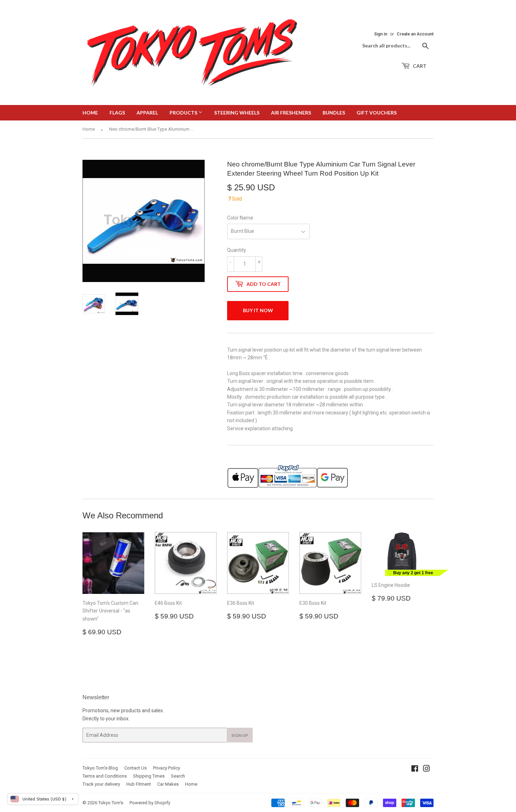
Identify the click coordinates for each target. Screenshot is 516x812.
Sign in (380, 34)
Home (90, 113)
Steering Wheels (236, 113)
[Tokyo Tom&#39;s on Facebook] (414, 769)
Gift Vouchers (377, 113)
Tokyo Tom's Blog (100, 768)
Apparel (147, 113)
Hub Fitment (138, 784)
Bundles (334, 113)
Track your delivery (101, 784)
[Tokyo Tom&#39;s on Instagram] (426, 769)
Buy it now (258, 310)
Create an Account (415, 34)
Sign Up (239, 735)
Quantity (236, 250)
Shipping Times (149, 776)
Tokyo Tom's (110, 802)
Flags (117, 113)
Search (178, 776)
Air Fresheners (291, 113)
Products (184, 113)
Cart (419, 66)
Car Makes (168, 784)
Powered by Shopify (150, 802)
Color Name (240, 218)
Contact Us (135, 768)
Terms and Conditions (104, 776)
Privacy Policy (166, 768)
